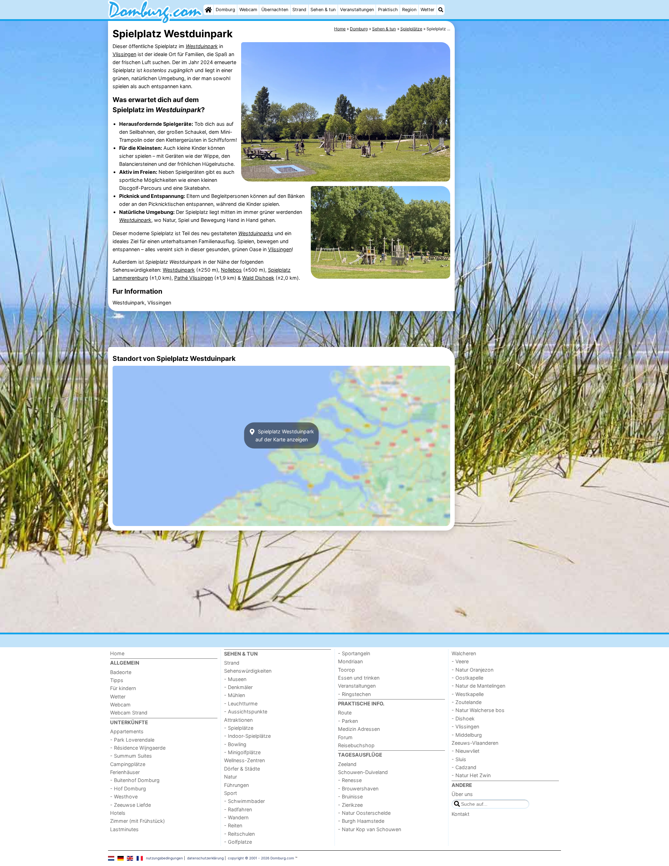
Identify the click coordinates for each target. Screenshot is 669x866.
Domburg (225, 9)
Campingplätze (127, 764)
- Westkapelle (468, 694)
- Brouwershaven (358, 788)
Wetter (428, 9)
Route (345, 713)
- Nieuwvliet (465, 751)
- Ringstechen (354, 694)
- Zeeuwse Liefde (130, 805)
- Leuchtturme (240, 703)
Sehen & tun (323, 9)
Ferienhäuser (125, 772)
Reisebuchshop (356, 745)
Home (117, 653)
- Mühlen (234, 695)
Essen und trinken (358, 678)
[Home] (208, 10)
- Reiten (233, 825)
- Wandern (236, 817)
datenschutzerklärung (205, 858)
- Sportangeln (354, 653)
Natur (230, 777)
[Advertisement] (508, 181)
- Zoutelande (467, 702)
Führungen (236, 785)
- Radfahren (238, 809)
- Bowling (235, 744)
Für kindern (123, 688)
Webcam (248, 9)
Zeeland (347, 764)
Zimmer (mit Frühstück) (137, 821)
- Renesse (350, 780)
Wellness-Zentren (244, 760)
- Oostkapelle (467, 678)
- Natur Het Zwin (471, 775)
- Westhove (124, 796)
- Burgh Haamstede (361, 821)
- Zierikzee (350, 805)
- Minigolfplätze (242, 752)
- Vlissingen (465, 726)
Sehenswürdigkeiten (247, 671)
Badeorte (120, 672)
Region (409, 9)
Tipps (116, 680)
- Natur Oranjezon (472, 670)
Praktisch (388, 9)
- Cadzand (464, 767)
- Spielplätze (238, 728)
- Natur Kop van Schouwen (369, 829)
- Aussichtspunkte (245, 711)
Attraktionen (238, 720)
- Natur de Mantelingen (478, 686)
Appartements (127, 731)
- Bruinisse (350, 796)
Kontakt (460, 814)
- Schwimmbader (244, 801)
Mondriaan (350, 661)
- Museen (235, 679)
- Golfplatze (238, 842)
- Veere (460, 661)
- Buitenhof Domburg (135, 780)
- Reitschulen (239, 834)
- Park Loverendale (132, 740)
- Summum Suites (131, 756)
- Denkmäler (238, 687)
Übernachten (274, 9)
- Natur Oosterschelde (364, 813)
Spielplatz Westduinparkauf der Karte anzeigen (284, 435)
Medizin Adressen (359, 729)
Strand (299, 9)
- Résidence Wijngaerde (138, 748)
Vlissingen (124, 54)
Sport (230, 793)
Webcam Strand (128, 713)
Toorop (346, 670)
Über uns (462, 794)
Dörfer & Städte (242, 769)
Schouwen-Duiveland (363, 772)
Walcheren (464, 653)
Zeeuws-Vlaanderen (475, 743)
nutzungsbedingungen (164, 858)
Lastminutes (124, 829)
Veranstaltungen (357, 9)
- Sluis (459, 759)
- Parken (348, 721)
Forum (345, 737)
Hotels (117, 813)
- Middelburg (467, 735)
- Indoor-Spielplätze (247, 736)
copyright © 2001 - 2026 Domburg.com (261, 858)
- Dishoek (463, 718)
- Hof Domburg (128, 788)
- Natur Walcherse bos (478, 710)
